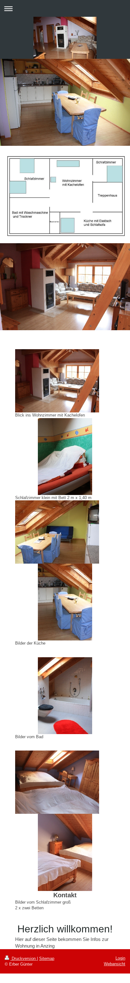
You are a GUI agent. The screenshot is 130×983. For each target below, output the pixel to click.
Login (120, 958)
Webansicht (114, 963)
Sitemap (46, 958)
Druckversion (23, 958)
